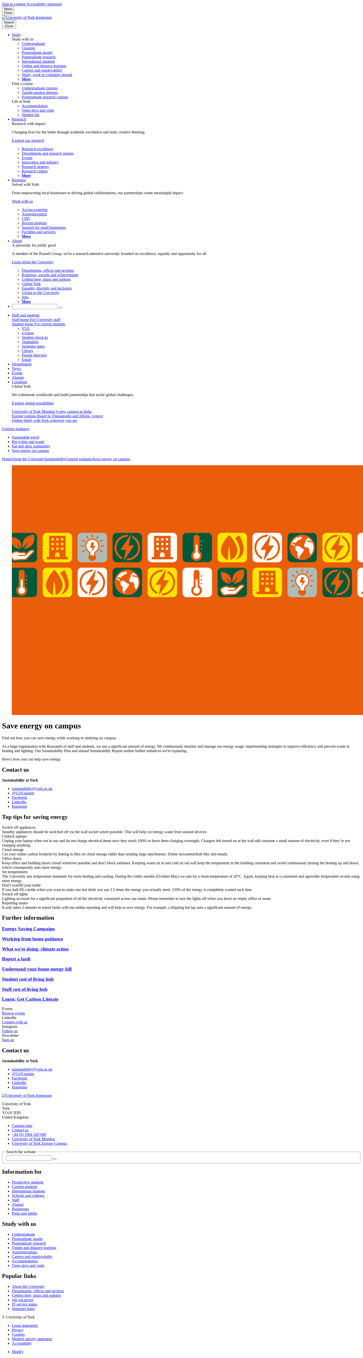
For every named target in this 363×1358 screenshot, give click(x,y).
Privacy (18, 1330)
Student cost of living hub (28, 979)
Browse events (13, 1013)
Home (7, 459)
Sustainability (54, 459)
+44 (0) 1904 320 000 (29, 1134)
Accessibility (22, 1343)
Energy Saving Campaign (28, 928)
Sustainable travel (25, 437)
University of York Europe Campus (39, 1143)
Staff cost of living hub (25, 989)
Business (19, 180)
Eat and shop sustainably (31, 446)
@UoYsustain (23, 793)
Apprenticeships (24, 1252)
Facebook (19, 797)
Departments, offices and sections (38, 1291)
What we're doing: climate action (35, 949)
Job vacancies (22, 1300)
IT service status (24, 1304)
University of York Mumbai (33, 1139)
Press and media (24, 1213)
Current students (24, 1187)
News (16, 368)
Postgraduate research (29, 1243)
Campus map (22, 1126)
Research (19, 119)
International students (28, 1191)
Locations (19, 382)
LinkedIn (19, 802)
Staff (15, 1200)
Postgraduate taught (27, 1239)
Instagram (19, 806)
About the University (28, 459)
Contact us (20, 1130)
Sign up (8, 1040)
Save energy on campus (30, 450)
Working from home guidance (32, 938)
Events (17, 373)
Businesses (20, 1209)
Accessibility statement (44, 4)
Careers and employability (32, 1256)
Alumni (18, 377)
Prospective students (27, 1182)
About (17, 241)
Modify (17, 1352)
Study (16, 35)
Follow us (10, 1031)
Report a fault (16, 958)
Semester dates (23, 1309)
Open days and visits (28, 1265)
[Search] (60, 307)
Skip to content (13, 4)
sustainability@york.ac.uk (32, 788)
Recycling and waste (28, 442)
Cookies (18, 1334)
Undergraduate (23, 1234)
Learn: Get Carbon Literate (30, 999)
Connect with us (14, 1022)
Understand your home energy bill (37, 969)
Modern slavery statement (32, 1339)
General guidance (15, 429)
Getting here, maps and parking (36, 1295)
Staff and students (26, 315)
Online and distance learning (34, 1248)
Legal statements (25, 1325)
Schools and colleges (28, 1195)
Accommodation (25, 1261)
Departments (22, 364)
